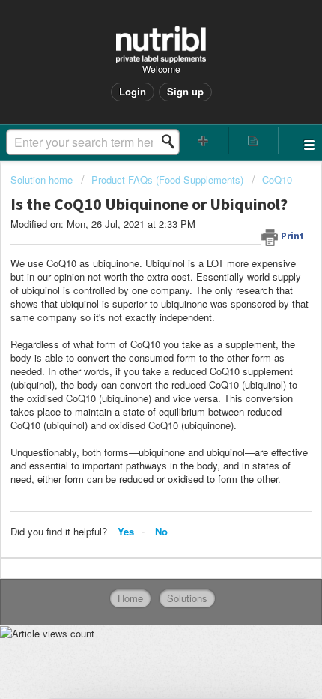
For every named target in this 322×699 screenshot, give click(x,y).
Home (130, 598)
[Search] (172, 141)
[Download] (133, 338)
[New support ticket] (203, 141)
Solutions (187, 598)
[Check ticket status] (253, 141)
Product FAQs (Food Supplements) (167, 179)
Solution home (43, 179)
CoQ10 (277, 179)
